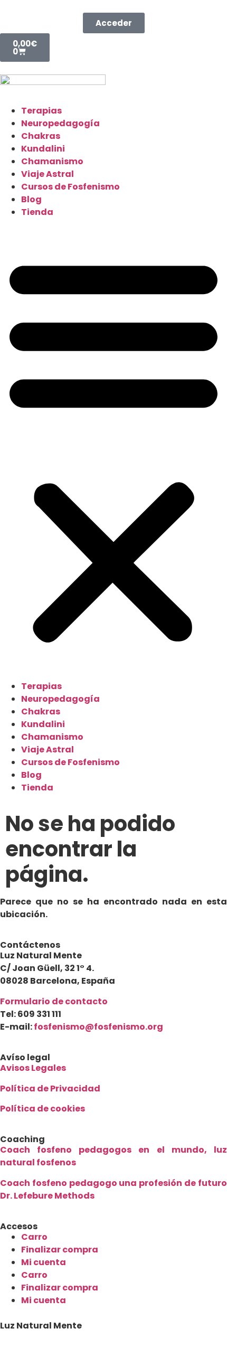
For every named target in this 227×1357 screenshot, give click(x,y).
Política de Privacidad (50, 1088)
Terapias (41, 111)
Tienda (37, 212)
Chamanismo (52, 161)
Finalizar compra (59, 1249)
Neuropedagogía (60, 123)
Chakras (40, 136)
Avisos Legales (33, 1068)
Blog (31, 199)
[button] (113, 449)
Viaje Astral (47, 174)
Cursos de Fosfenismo (70, 187)
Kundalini (43, 149)
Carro (34, 1237)
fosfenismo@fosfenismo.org (98, 1027)
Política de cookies (42, 1108)
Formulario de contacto (54, 1001)
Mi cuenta (43, 1262)
